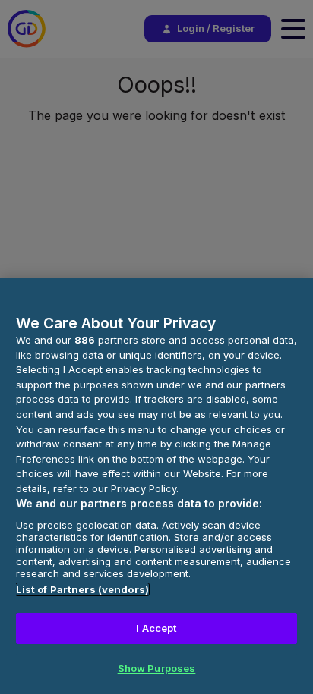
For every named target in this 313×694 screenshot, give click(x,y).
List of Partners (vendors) (82, 589)
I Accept (156, 628)
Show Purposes (157, 668)
